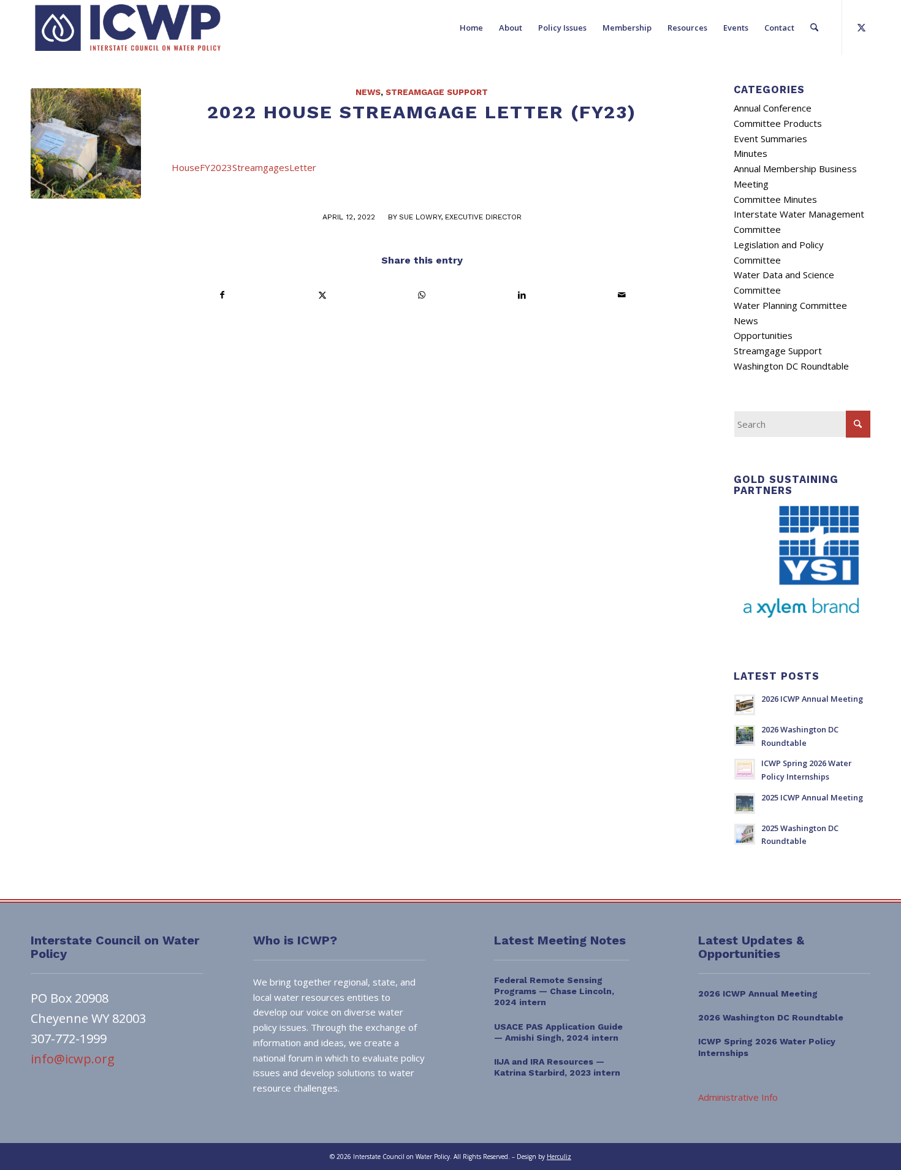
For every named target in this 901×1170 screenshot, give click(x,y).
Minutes (750, 153)
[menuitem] (471, 27)
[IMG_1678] (86, 143)
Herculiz (559, 1156)
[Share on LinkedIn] (521, 295)
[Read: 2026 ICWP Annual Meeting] (745, 705)
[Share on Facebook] (222, 295)
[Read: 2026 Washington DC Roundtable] (745, 735)
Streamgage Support (437, 92)
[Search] (814, 27)
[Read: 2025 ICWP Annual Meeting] (745, 803)
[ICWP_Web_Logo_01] (128, 27)
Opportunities (763, 335)
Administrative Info (738, 1097)
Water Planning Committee (790, 305)
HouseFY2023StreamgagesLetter (244, 167)
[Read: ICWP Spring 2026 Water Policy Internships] (745, 769)
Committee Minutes (775, 199)
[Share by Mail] (621, 295)
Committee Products (778, 123)
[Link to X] (861, 27)
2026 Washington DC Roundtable (770, 1017)
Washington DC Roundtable (791, 366)
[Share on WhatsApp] (422, 295)
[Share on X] (322, 295)
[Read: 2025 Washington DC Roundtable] (745, 834)
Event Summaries (770, 138)
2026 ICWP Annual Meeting (812, 698)
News (368, 92)
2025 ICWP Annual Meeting (812, 797)
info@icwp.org (73, 1058)
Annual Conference (773, 108)
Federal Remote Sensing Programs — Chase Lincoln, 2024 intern (554, 991)
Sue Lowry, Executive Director (460, 217)
